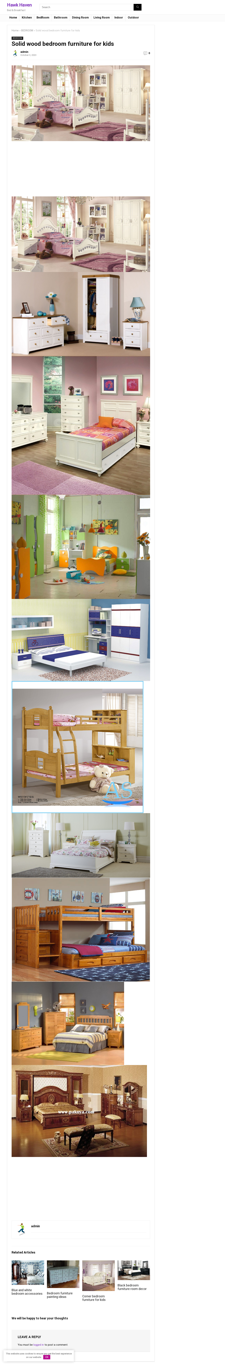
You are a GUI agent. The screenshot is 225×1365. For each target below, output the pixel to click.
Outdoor (133, 17)
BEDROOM (27, 30)
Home (13, 17)
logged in (38, 1344)
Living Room (102, 17)
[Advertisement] (41, 170)
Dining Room (80, 17)
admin (24, 52)
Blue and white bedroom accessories (27, 1291)
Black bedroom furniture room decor (132, 1287)
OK (47, 1357)
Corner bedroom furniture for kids (94, 1298)
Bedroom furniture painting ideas (60, 1295)
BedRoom (43, 17)
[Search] (138, 7)
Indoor (118, 17)
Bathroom (60, 17)
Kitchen (27, 17)
